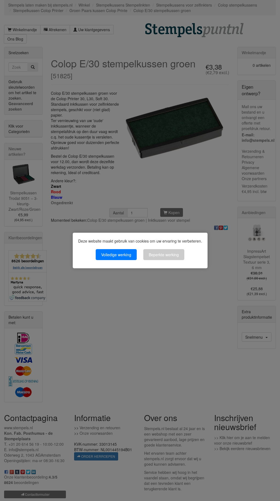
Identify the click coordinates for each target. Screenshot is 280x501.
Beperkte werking (164, 254)
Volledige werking (116, 254)
